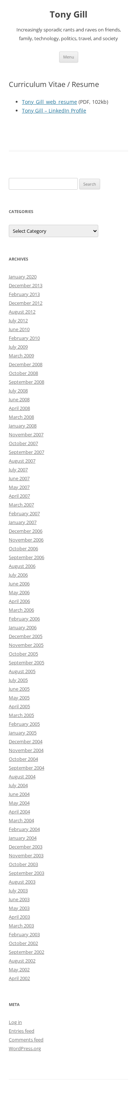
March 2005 (21, 715)
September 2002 (26, 952)
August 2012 (22, 311)
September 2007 (26, 452)
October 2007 (23, 443)
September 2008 (26, 382)
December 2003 (25, 846)
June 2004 (19, 794)
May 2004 (19, 803)
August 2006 (22, 566)
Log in (15, 1022)
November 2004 (26, 750)
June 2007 (19, 478)
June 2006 (19, 583)
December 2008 (25, 364)
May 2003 (19, 908)
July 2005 (18, 680)
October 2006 (23, 548)
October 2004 (23, 759)
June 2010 (19, 329)
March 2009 (21, 355)
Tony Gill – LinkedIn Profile (54, 110)
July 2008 (18, 390)
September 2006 (26, 557)
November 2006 (26, 539)
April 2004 (19, 811)
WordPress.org (25, 1048)
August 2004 (22, 776)
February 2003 (24, 934)
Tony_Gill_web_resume (49, 101)
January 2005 (23, 732)
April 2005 (19, 706)
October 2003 (23, 864)
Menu (68, 57)
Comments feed (26, 1039)
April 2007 (19, 496)
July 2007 (18, 469)
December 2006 (25, 531)
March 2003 (21, 925)
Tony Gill (68, 14)
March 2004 (21, 820)
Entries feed (21, 1031)
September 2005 (26, 662)
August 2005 (22, 671)
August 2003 (22, 881)
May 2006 (19, 592)
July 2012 (18, 320)
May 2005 (19, 697)
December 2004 (25, 741)
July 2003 (18, 890)
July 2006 (18, 575)
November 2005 (26, 645)
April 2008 (19, 408)
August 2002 (22, 960)
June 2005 (19, 689)
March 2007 (21, 504)
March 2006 (21, 610)
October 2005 (23, 653)
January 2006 (23, 627)
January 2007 (23, 522)
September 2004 (26, 767)
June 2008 (19, 399)
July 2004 (18, 785)
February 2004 (24, 829)
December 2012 (25, 303)
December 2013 (25, 285)
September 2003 (26, 873)
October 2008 (23, 373)
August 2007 (22, 461)
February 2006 (24, 618)
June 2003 (19, 899)
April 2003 (19, 917)
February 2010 (24, 338)
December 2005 (25, 636)
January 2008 (23, 425)
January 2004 (23, 838)
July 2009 (18, 346)
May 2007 (19, 487)
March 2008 (21, 417)
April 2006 (19, 601)
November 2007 (26, 434)
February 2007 (24, 513)
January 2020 (23, 276)
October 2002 (23, 943)
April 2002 (19, 978)
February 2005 (24, 724)
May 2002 (19, 969)
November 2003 (26, 855)
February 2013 (24, 294)
